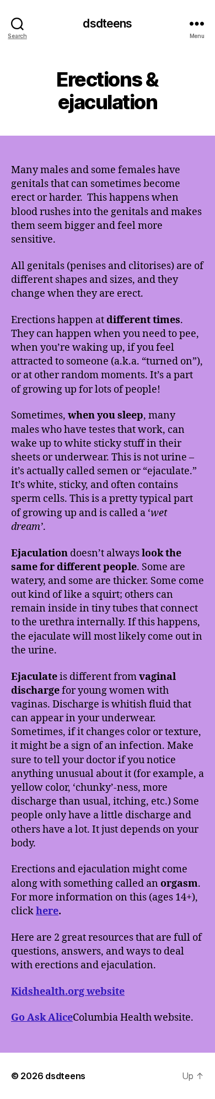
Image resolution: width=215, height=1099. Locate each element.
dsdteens (107, 23)
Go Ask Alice (42, 1017)
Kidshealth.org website (68, 991)
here (47, 911)
